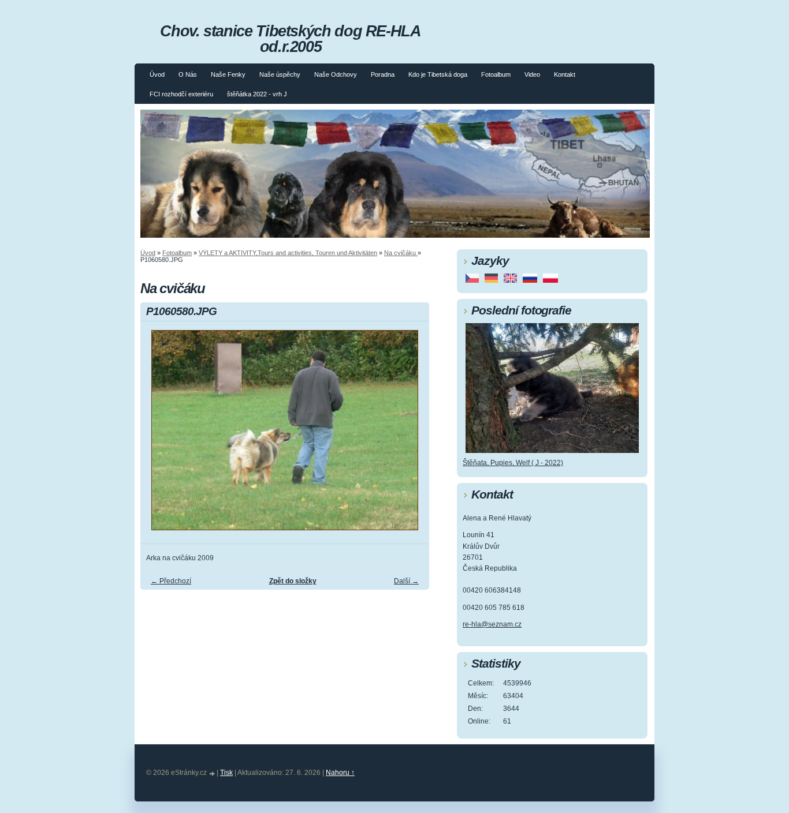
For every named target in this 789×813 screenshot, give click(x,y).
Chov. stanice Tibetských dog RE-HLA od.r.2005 (290, 38)
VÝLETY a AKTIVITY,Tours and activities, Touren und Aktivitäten (288, 252)
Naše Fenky (228, 74)
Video (532, 74)
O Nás (187, 74)
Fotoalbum (496, 74)
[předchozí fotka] (159, 435)
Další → (406, 581)
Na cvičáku (401, 252)
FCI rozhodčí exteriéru (181, 94)
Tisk (226, 773)
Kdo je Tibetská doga (437, 74)
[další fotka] (410, 435)
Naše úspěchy (279, 74)
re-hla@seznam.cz (492, 624)
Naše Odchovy (335, 74)
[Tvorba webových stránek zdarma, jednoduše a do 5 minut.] (213, 773)
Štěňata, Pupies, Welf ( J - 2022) (513, 463)
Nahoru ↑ (340, 773)
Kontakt (564, 74)
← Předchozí (171, 581)
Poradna (382, 74)
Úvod (157, 74)
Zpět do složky (293, 581)
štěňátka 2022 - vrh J (257, 94)
